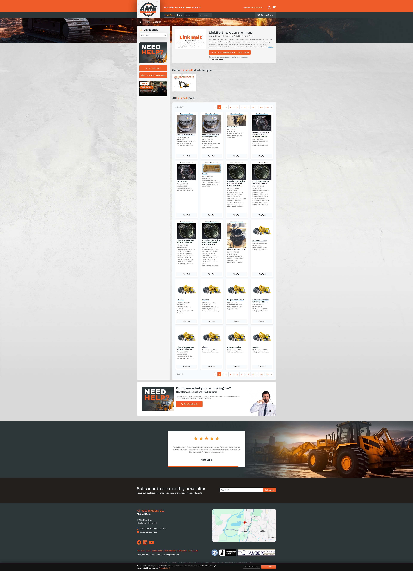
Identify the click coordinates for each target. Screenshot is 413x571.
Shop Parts (141, 550)
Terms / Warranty (170, 550)
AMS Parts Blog (157, 550)
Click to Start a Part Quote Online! (153, 75)
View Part (186, 156)
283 (261, 107)
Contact (195, 550)
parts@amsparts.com (149, 532)
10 (253, 107)
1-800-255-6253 (256, 7)
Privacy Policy (181, 550)
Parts (147, 22)
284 (267, 107)
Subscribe (269, 490)
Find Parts (170, 15)
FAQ (189, 550)
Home (140, 22)
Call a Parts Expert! (154, 68)
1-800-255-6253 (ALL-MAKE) (153, 528)
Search (148, 550)
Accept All (269, 567)
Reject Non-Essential (251, 567)
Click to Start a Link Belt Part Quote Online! (229, 52)
